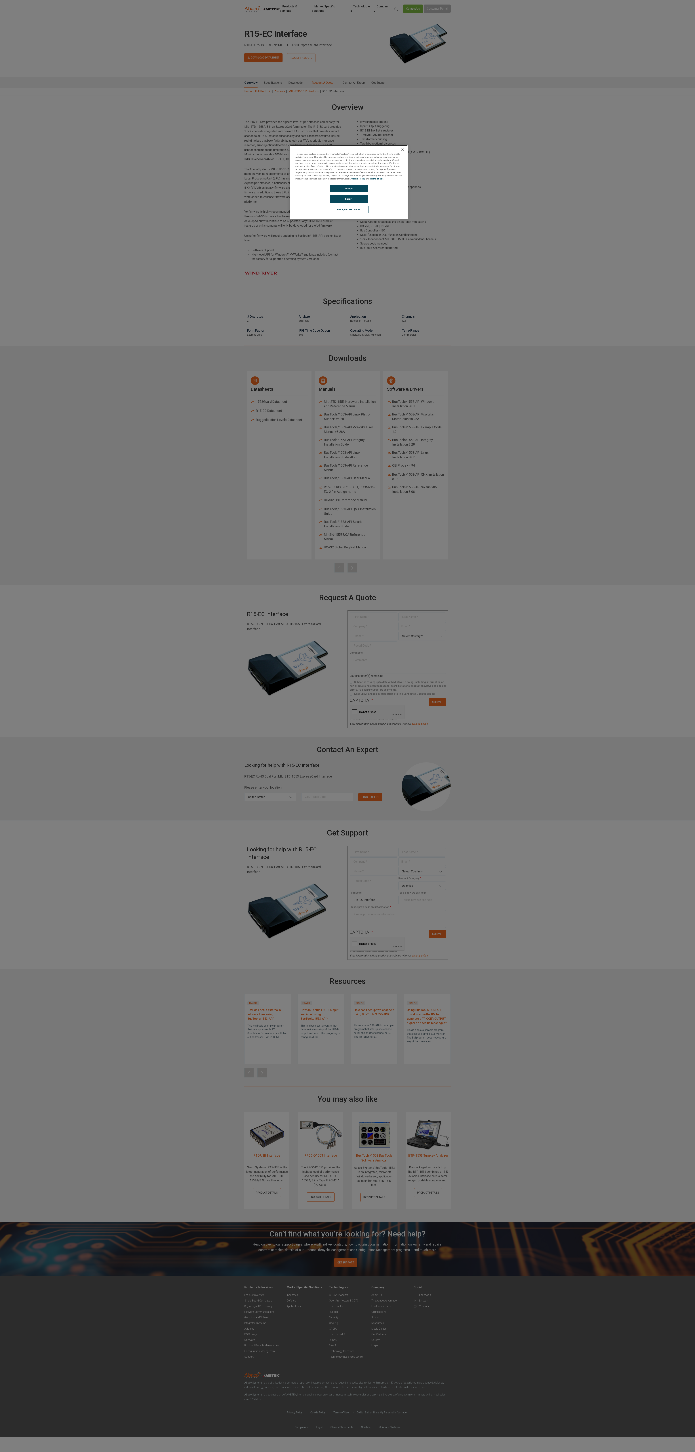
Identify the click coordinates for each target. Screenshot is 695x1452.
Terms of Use (377, 178)
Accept (349, 188)
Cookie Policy (358, 178)
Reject (348, 199)
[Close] (403, 150)
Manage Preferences (348, 209)
